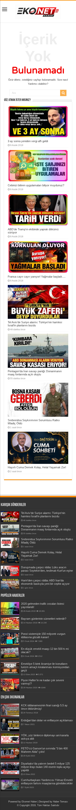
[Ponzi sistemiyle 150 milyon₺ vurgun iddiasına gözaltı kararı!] (10, 638)
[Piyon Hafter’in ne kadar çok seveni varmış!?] (10, 685)
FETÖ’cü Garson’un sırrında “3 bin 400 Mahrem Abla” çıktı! (44, 750)
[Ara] (63, 93)
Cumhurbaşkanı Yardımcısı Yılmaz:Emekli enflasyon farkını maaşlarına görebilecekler (47, 781)
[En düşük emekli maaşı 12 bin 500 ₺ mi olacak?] (10, 653)
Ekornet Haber (29, 801)
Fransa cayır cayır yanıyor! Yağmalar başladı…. (36, 276)
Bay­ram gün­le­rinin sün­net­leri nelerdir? (43, 618)
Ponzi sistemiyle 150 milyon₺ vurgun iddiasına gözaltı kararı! (43, 635)
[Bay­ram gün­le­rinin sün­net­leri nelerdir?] (10, 623)
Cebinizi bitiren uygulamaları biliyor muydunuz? (36, 185)
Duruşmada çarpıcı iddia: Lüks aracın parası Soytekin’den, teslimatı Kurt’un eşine (47, 569)
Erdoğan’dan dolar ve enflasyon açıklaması (47, 720)
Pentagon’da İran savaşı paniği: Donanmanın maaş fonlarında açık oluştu (35, 373)
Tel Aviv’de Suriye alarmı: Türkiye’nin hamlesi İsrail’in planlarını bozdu (35, 324)
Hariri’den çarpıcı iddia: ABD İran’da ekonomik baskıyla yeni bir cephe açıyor (45, 582)
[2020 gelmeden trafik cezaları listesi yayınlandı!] (10, 608)
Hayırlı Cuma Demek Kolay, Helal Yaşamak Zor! (37, 467)
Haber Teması (60, 801)
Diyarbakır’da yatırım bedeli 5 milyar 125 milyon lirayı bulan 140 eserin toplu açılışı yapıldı (45, 767)
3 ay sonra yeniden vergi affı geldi (28, 141)
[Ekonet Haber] (38, 10)
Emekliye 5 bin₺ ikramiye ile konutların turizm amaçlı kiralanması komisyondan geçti (45, 667)
